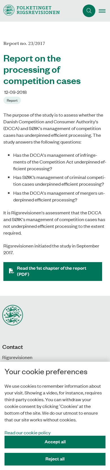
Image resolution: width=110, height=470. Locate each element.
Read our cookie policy (27, 432)
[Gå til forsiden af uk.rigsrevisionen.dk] (39, 10)
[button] (104, 11)
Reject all (55, 458)
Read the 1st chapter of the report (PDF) (51, 271)
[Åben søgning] (89, 10)
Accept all (55, 441)
